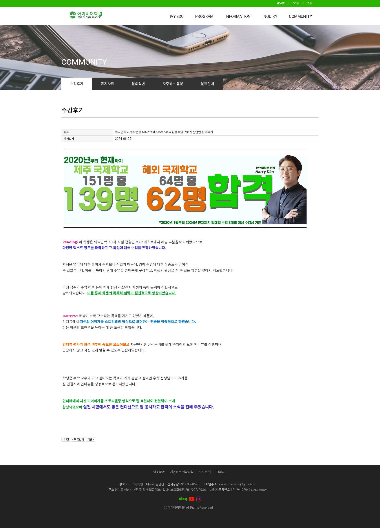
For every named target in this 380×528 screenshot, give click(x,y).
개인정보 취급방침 (182, 472)
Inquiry (269, 16)
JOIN (309, 3)
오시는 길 (205, 472)
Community (300, 16)
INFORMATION (238, 16)
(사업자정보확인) (259, 490)
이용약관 (159, 472)
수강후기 (76, 83)
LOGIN (295, 3)
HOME (281, 3)
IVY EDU (177, 16)
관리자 (220, 472)
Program (204, 16)
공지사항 (107, 83)
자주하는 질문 (173, 83)
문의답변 (138, 83)
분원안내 (207, 83)
